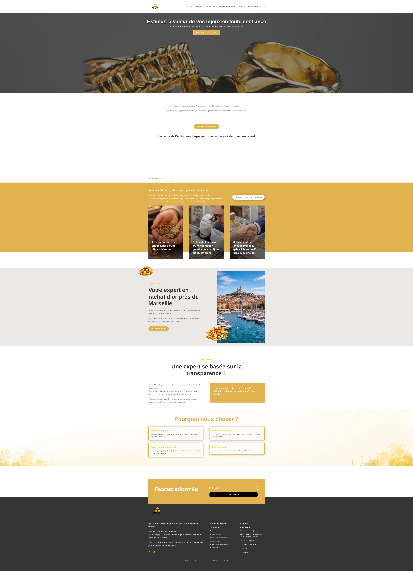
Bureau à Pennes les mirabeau (219, 538)
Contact (240, 6)
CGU (211, 550)
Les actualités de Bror (226, 6)
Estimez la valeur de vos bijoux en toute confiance (206, 21)
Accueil (189, 6)
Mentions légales (215, 541)
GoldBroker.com (164, 178)
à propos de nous (215, 527)
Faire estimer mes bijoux (206, 32)
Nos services (198, 6)
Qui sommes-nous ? (254, 6)
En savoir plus (158, 329)
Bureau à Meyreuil (215, 534)
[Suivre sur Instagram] (154, 552)
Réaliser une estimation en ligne (248, 197)
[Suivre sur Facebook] (149, 552)
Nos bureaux (211, 6)
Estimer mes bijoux (206, 126)
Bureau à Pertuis (215, 531)
